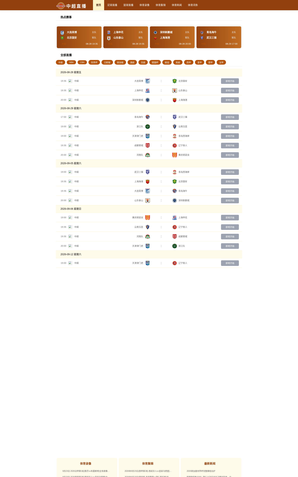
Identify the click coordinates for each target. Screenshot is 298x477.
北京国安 (182, 81)
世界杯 (94, 62)
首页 (98, 5)
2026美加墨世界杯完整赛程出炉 (201, 471)
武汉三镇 (182, 117)
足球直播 (112, 5)
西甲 (189, 62)
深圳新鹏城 (138, 100)
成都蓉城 (139, 145)
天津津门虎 (138, 136)
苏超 (143, 62)
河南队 (140, 155)
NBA (71, 62)
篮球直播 (128, 5)
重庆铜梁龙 (183, 155)
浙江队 (140, 126)
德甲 (210, 62)
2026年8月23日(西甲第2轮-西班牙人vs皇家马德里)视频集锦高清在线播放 (150, 471)
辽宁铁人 (182, 145)
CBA (82, 62)
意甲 (199, 62)
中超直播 (76, 6)
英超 (178, 62)
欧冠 (167, 62)
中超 (60, 62)
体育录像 (144, 5)
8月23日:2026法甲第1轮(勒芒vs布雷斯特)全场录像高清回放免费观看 (88, 471)
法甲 (221, 62)
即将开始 (230, 81)
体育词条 (193, 5)
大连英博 (139, 81)
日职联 (107, 62)
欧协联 (120, 62)
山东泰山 (182, 90)
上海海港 (182, 100)
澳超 (132, 62)
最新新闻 (209, 463)
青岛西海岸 (183, 136)
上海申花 (139, 90)
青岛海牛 (139, 117)
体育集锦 (161, 5)
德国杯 (155, 62)
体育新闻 (177, 5)
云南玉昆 (182, 126)
